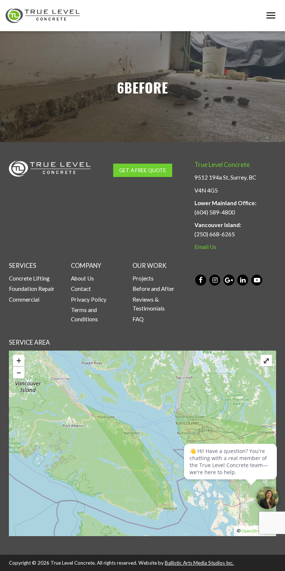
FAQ (138, 319)
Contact (81, 288)
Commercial (24, 299)
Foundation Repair (32, 288)
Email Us (205, 246)
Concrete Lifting (29, 278)
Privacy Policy (89, 299)
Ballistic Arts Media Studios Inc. (199, 563)
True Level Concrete (222, 164)
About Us (82, 278)
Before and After (153, 288)
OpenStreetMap (257, 531)
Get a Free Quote (142, 170)
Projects (143, 278)
